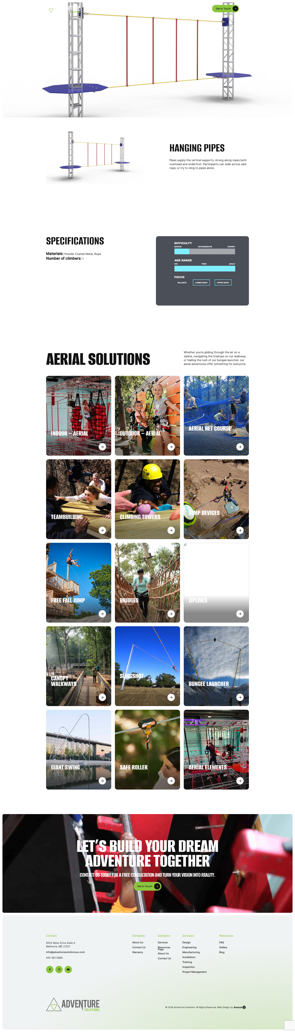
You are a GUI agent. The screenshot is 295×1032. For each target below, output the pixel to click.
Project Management (194, 972)
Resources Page (164, 948)
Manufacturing (191, 952)
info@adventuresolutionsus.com (65, 952)
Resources (197, 8)
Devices (137, 8)
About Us (100, 8)
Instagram (59, 969)
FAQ (221, 942)
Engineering (189, 947)
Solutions (118, 8)
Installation (188, 957)
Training (187, 962)
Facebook (49, 969)
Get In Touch (223, 8)
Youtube (68, 969)
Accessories (158, 8)
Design (186, 942)
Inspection (188, 967)
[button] (245, 8)
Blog (221, 952)
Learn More (102, 447)
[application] (125, 8)
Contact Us (139, 947)
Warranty (137, 952)
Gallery (223, 947)
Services (176, 8)
